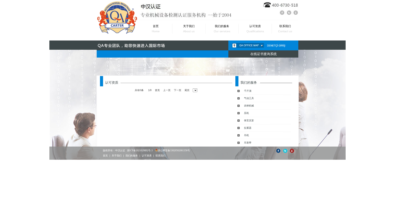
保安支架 (249, 120)
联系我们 (160, 155)
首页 (105, 155)
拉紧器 (247, 127)
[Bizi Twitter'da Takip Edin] (285, 152)
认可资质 (147, 155)
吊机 (246, 135)
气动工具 (249, 98)
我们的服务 (131, 155)
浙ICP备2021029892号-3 (140, 150)
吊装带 (247, 142)
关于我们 (117, 155)
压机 (246, 113)
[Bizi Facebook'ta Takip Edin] (278, 152)
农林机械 (249, 105)
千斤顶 (247, 90)
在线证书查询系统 (263, 54)
